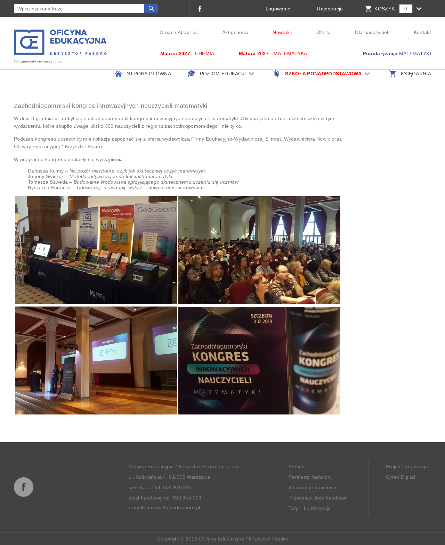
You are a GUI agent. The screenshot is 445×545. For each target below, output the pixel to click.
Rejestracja (330, 8)
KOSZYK (384, 8)
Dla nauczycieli (372, 32)
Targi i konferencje (310, 508)
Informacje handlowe (313, 487)
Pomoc (297, 466)
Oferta (323, 32)
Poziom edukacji (223, 73)
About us (188, 32)
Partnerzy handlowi (310, 477)
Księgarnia (416, 73)
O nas (166, 32)
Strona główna (149, 73)
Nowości (282, 32)
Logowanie (278, 8)
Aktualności (235, 32)
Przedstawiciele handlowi (317, 498)
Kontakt (422, 32)
